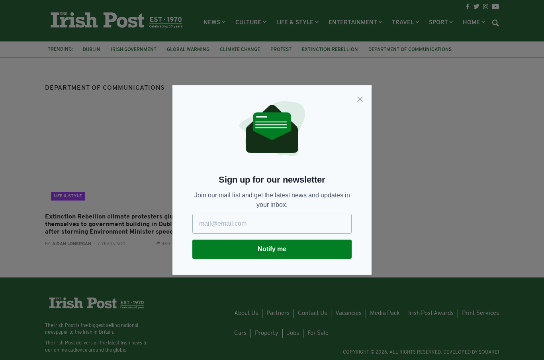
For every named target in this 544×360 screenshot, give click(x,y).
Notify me (272, 249)
